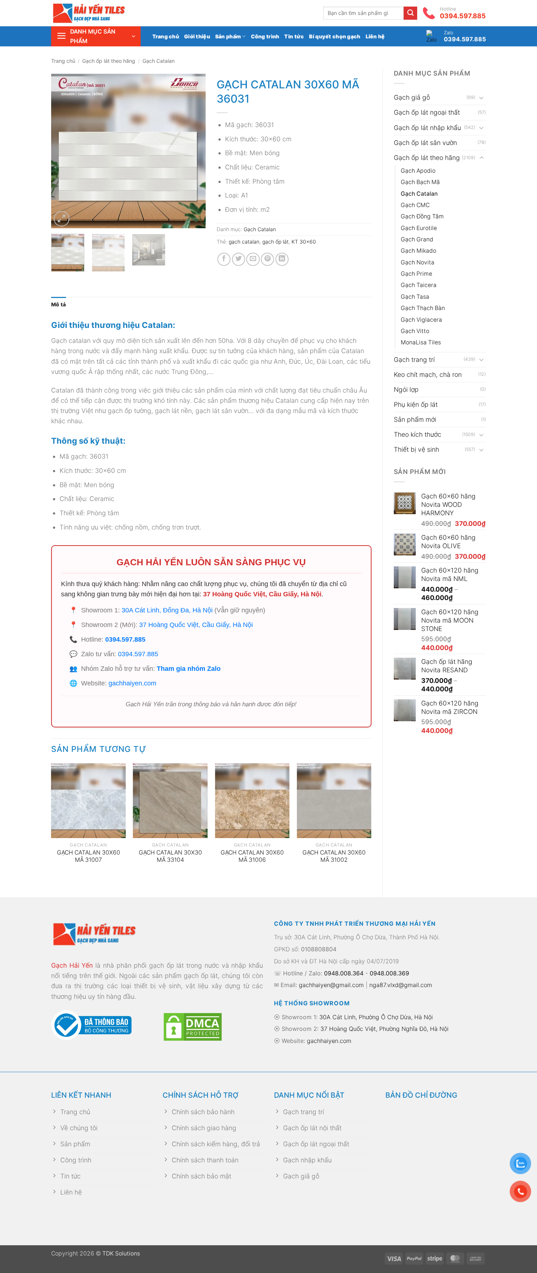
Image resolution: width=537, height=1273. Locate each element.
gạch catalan (244, 241)
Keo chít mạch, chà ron (428, 374)
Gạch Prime (416, 273)
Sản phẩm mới (415, 419)
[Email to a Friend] (252, 259)
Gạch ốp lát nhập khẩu (427, 127)
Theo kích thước (417, 434)
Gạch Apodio (418, 170)
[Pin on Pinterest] (267, 259)
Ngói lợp (406, 389)
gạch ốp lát (275, 241)
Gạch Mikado (418, 250)
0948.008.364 (343, 973)
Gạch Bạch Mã (420, 182)
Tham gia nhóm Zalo (189, 668)
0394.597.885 (125, 639)
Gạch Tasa (415, 296)
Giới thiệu (197, 36)
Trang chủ (165, 36)
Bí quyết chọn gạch (334, 36)
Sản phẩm (228, 36)
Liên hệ (375, 36)
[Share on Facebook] (224, 259)
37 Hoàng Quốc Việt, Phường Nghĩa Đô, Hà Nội (384, 1028)
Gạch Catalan (158, 61)
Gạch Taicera (419, 285)
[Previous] (63, 151)
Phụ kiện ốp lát (416, 404)
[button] (96, 36)
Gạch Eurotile (419, 228)
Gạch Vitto (415, 331)
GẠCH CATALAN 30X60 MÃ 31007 (88, 856)
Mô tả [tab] (58, 304)
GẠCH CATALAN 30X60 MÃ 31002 (334, 856)
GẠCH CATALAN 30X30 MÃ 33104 (170, 856)
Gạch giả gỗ (412, 97)
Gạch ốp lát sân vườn (425, 142)
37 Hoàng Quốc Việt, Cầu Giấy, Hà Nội (262, 594)
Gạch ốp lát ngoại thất (427, 112)
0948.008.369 (389, 973)
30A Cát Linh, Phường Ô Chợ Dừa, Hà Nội (376, 1017)
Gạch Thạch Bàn (423, 308)
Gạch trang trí (414, 359)
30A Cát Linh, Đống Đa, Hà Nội (167, 610)
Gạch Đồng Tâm (422, 216)
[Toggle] (481, 98)
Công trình (265, 36)
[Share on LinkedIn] (282, 259)
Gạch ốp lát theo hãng (108, 61)
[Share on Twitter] (238, 259)
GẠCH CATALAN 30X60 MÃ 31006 (252, 856)
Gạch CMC (415, 205)
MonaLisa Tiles (421, 342)
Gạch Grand (417, 239)
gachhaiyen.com (132, 683)
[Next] (193, 151)
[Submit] (410, 13)
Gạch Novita (417, 262)
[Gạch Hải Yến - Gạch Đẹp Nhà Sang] (100, 13)
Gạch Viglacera (421, 319)
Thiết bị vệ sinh (416, 449)
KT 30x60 (304, 241)
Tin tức (294, 36)
